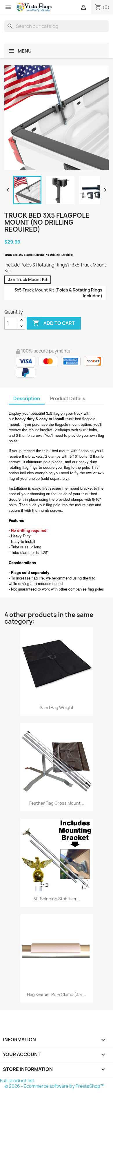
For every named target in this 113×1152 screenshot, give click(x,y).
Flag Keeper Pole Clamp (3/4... (56, 994)
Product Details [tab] (67, 398)
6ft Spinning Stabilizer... (56, 898)
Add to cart (54, 322)
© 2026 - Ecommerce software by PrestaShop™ (54, 1086)
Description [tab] (26, 398)
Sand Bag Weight (57, 707)
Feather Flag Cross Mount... (56, 803)
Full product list (17, 1080)
